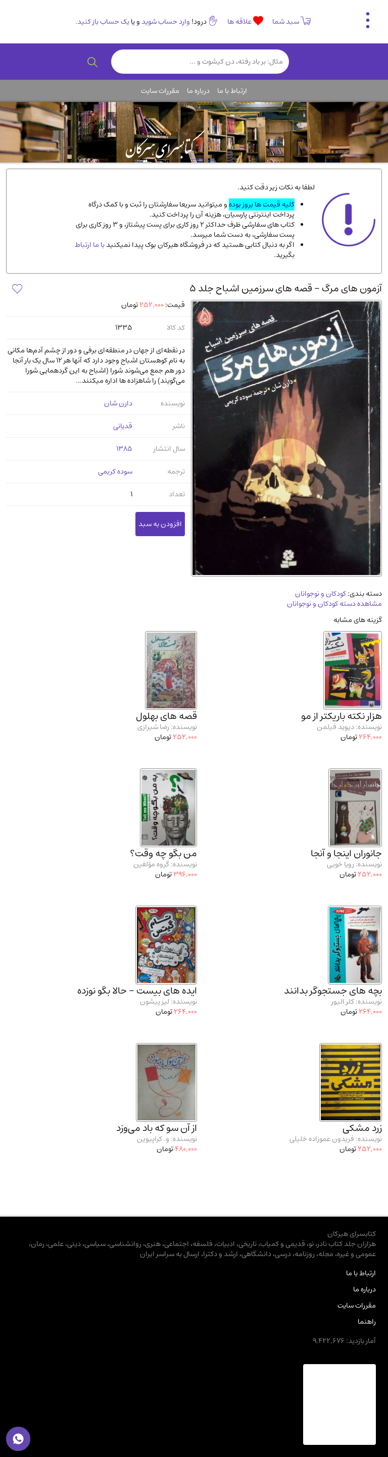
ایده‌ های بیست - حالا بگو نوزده (137, 990)
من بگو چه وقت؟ (163, 853)
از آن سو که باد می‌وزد (156, 1128)
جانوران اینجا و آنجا (346, 853)
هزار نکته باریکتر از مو (341, 716)
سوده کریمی (115, 471)
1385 (124, 449)
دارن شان (118, 403)
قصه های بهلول (166, 716)
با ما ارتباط (90, 245)
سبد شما (286, 22)
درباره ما (198, 91)
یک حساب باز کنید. (102, 22)
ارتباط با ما (232, 91)
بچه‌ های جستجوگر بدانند (333, 990)
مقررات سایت (160, 91)
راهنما (367, 1322)
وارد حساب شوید (165, 22)
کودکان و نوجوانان (320, 594)
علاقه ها (240, 22)
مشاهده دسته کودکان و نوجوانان (334, 604)
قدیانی (122, 426)
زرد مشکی (362, 1128)
